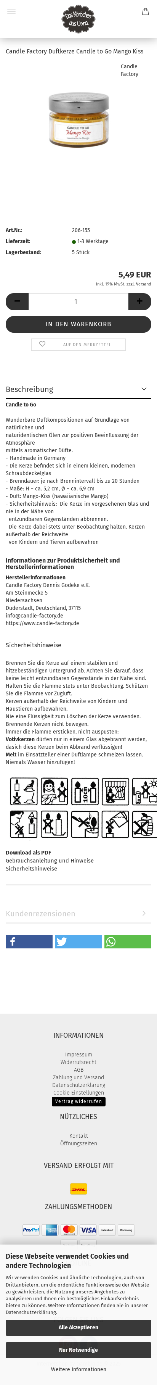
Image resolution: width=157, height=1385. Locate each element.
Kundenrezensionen (40, 913)
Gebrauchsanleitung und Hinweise (50, 860)
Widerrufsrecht (78, 1062)
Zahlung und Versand (78, 1077)
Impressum (78, 1054)
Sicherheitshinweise (31, 868)
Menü (11, 11)
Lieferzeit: (18, 241)
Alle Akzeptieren (78, 1327)
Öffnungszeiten (78, 1143)
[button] (17, 301)
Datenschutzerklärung (31, 1312)
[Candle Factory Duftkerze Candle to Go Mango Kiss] (78, 120)
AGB (78, 1070)
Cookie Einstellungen (78, 1093)
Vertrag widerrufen (78, 1101)
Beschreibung (29, 389)
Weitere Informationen (78, 1369)
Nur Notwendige (78, 1350)
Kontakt (78, 1136)
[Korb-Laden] (78, 19)
